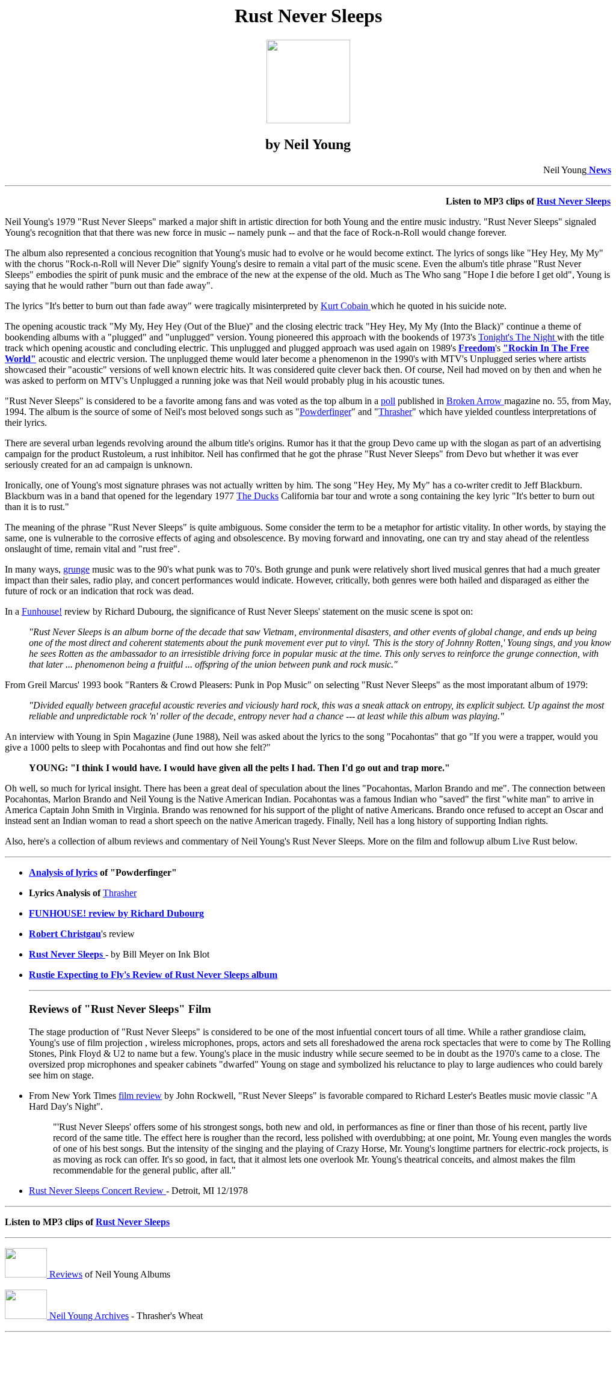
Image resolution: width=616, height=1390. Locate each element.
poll (388, 401)
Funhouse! (42, 611)
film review (140, 1095)
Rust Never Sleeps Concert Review (97, 1190)
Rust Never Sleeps (574, 201)
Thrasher (395, 412)
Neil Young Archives (88, 1316)
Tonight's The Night (517, 337)
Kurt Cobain (346, 306)
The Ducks (257, 496)
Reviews (64, 1274)
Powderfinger (325, 412)
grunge (76, 569)
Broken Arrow (475, 401)
